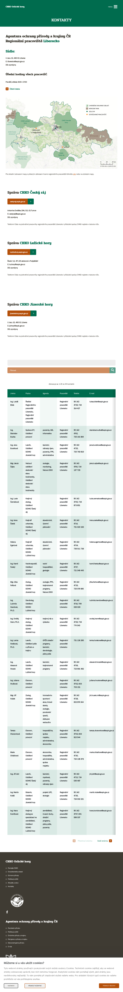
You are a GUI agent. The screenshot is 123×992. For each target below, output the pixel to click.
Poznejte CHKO (13, 868)
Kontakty (11, 886)
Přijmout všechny (109, 986)
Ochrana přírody (13, 875)
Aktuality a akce (13, 883)
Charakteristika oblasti (15, 872)
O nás (10, 947)
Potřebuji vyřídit (13, 879)
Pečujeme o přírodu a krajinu (17, 939)
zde (74, 174)
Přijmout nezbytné (35, 986)
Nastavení (11, 986)
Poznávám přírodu (14, 928)
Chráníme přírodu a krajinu (17, 935)
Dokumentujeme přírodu (16, 943)
